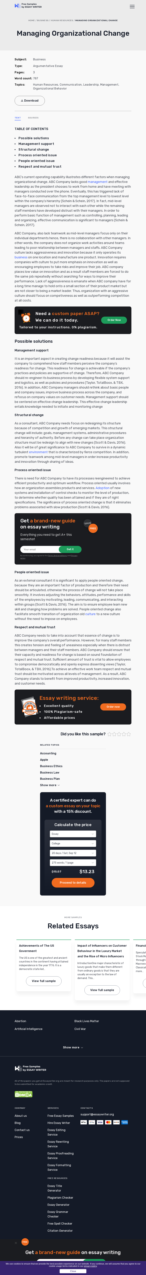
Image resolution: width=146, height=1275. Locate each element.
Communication (71, 84)
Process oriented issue (38, 155)
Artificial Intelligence (28, 1029)
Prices (19, 1137)
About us (21, 1115)
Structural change (34, 149)
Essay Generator (58, 1204)
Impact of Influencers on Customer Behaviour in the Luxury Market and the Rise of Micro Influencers (102, 951)
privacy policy (90, 1266)
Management (109, 84)
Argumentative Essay (48, 66)
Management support (37, 144)
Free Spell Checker (60, 1223)
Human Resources (62, 20)
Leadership (91, 84)
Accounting (48, 753)
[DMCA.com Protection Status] (23, 1096)
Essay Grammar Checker (58, 1214)
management (98, 182)
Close (73, 1271)
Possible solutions (34, 138)
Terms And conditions (57, 556)
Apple (44, 759)
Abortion (20, 1021)
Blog (18, 1123)
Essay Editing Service (57, 1132)
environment (38, 452)
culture (90, 614)
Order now (113, 706)
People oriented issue (37, 161)
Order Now (114, 320)
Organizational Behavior (50, 88)
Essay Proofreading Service (61, 1156)
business (21, 257)
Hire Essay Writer (59, 1123)
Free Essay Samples (61, 1115)
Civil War (80, 1029)
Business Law (49, 772)
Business (42, 20)
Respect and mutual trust (40, 167)
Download (31, 100)
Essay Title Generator (55, 1188)
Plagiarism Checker (60, 1197)
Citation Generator (60, 1230)
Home (31, 20)
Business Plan (50, 778)
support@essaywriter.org (97, 1114)
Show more (71, 1047)
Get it (70, 549)
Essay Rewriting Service (58, 1144)
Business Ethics (51, 766)
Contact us (22, 1130)
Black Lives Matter (86, 1021)
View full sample (44, 981)
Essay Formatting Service (59, 1167)
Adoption (103, 488)
